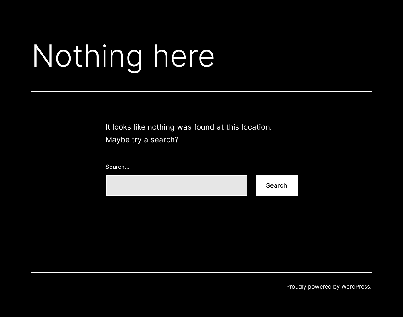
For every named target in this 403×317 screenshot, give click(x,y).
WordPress (355, 286)
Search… (117, 166)
